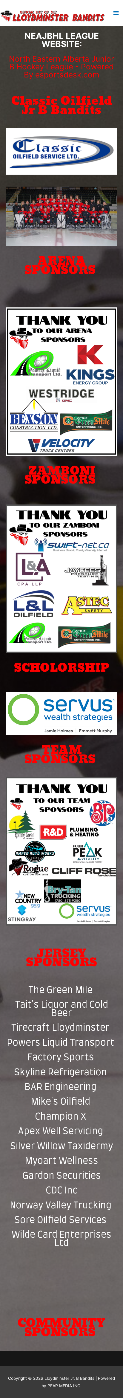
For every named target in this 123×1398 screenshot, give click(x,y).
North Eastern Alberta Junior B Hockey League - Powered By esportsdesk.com (61, 66)
